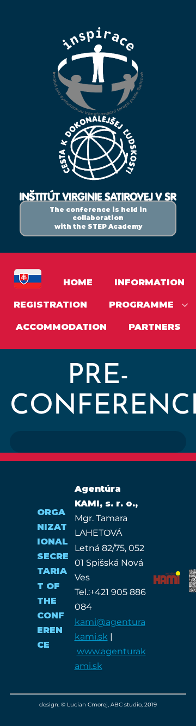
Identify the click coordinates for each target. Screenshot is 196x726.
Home (78, 282)
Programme (141, 304)
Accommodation (61, 327)
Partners (154, 327)
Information (149, 282)
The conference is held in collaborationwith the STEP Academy (98, 218)
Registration (50, 304)
